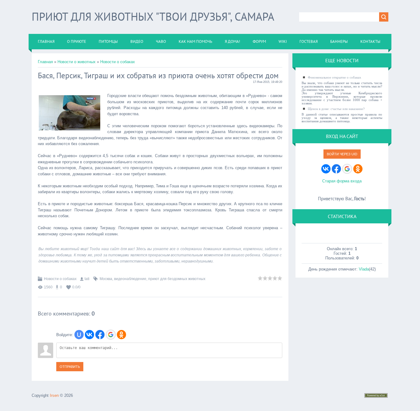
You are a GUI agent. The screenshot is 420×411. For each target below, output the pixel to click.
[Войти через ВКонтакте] (89, 334)
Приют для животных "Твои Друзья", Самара (153, 16)
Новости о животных (76, 61)
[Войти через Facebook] (100, 334)
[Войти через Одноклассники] (121, 334)
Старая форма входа (342, 181)
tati (87, 279)
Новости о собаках (117, 61)
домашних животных (222, 249)
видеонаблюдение (130, 279)
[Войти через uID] (79, 334)
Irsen (54, 395)
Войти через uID (342, 154)
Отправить (70, 366)
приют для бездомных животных (176, 279)
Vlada (364, 269)
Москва (106, 279)
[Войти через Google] (111, 335)
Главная (45, 61)
